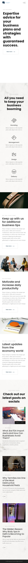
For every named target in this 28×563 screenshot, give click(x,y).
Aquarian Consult (12, 561)
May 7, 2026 (20, 422)
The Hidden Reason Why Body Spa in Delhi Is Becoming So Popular (13, 533)
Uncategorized (10, 526)
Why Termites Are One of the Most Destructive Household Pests (14, 482)
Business (8, 427)
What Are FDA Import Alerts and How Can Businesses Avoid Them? (13, 434)
